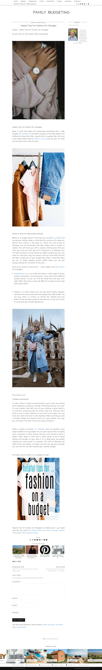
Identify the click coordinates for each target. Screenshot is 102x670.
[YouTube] (82, 4)
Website (15, 612)
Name (15, 598)
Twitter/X (18, 665)
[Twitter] (76, 4)
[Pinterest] (80, 4)
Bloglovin (84, 665)
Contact (77, 1)
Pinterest (58, 665)
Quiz (23, 395)
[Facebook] (84, 4)
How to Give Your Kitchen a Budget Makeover (25, 569)
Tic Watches (39, 429)
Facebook (45, 665)
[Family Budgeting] (51, 10)
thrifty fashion (36, 530)
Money (23, 1)
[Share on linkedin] (20, 561)
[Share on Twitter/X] (16, 561)
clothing (25, 134)
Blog (16, 1)
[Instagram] (78, 4)
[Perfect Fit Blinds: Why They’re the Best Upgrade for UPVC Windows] (45, 549)
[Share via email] (13, 561)
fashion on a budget (42, 139)
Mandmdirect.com (21, 273)
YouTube (71, 665)
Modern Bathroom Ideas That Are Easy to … (58, 556)
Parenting (33, 1)
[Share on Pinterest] (18, 561)
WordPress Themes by (82, 668)
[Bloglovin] (86, 4)
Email (15, 605)
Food (42, 1)
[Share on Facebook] (15, 561)
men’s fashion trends (30, 533)
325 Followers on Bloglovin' (51, 638)
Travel (59, 1)
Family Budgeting (20, 668)
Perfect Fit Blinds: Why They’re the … (45, 555)
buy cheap (56, 238)
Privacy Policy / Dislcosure (25, 4)
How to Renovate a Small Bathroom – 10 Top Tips (55, 569)
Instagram (32, 665)
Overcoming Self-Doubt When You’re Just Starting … (31, 556)
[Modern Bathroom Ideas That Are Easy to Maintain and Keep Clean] (58, 549)
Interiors (50, 1)
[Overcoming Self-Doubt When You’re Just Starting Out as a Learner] (32, 549)
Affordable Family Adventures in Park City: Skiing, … (18, 556)
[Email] (88, 4)
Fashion (68, 1)
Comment (16, 582)
